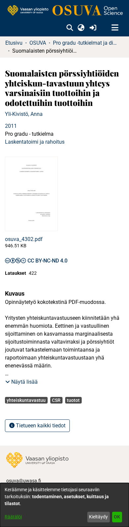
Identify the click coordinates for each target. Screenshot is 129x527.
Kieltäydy (98, 516)
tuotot (73, 400)
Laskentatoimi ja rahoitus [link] (34, 142)
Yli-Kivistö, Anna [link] (24, 114)
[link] (64, 11)
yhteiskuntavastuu (26, 400)
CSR (56, 400)
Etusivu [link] (13, 43)
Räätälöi (13, 516)
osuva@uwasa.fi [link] (23, 480)
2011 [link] (11, 126)
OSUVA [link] (37, 43)
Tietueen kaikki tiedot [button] (40, 425)
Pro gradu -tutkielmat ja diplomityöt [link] (86, 43)
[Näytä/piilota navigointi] (115, 28)
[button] (69, 28)
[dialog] (64, 505)
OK (117, 516)
